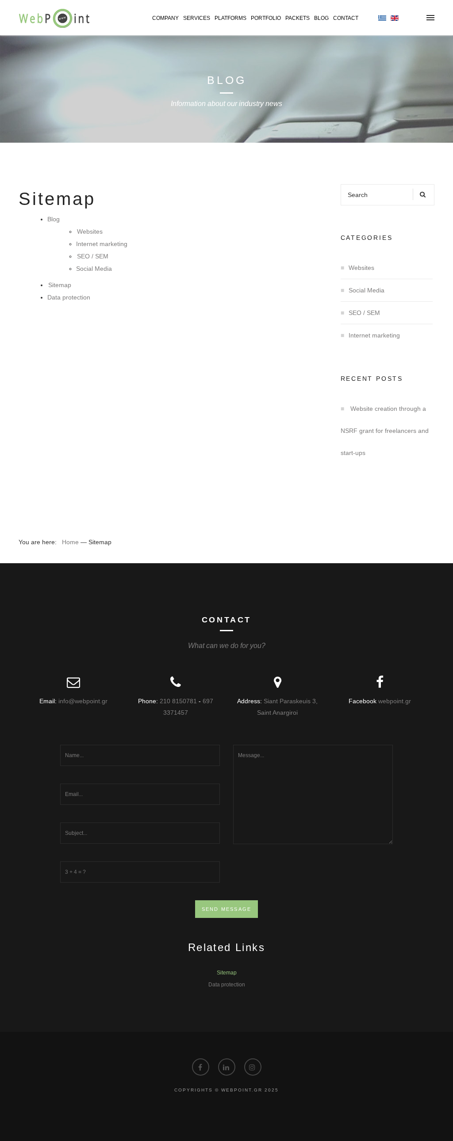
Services (196, 18)
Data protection (68, 297)
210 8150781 (178, 701)
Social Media (94, 268)
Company (165, 18)
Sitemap (59, 284)
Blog (321, 18)
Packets (297, 18)
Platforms (230, 18)
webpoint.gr (394, 701)
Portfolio (266, 18)
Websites (90, 231)
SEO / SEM (92, 256)
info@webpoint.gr (82, 701)
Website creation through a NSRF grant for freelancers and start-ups (385, 430)
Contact (345, 18)
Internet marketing (101, 243)
